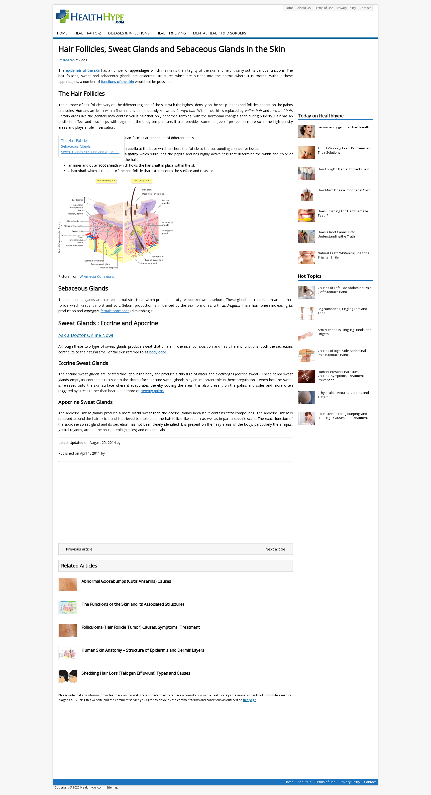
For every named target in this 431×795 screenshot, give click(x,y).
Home (289, 8)
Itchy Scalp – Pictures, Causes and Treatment (343, 394)
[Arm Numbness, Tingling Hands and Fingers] (306, 338)
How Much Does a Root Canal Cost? (344, 190)
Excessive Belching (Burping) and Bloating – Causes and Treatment (343, 415)
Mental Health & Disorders (219, 33)
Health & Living (171, 33)
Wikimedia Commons (97, 276)
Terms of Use (323, 8)
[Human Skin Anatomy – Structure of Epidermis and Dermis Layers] (68, 656)
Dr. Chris (80, 60)
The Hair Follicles (75, 140)
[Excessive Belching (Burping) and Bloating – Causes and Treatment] (306, 422)
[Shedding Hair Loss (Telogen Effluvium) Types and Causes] (68, 679)
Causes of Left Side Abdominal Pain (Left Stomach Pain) (345, 289)
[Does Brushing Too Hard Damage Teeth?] (306, 219)
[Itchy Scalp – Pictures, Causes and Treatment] (306, 401)
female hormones (115, 310)
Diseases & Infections (128, 33)
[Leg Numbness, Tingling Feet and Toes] (306, 317)
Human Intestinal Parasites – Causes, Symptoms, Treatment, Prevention (341, 375)
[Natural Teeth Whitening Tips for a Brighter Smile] (306, 261)
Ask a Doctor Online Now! (85, 335)
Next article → (277, 548)
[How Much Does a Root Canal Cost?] (306, 198)
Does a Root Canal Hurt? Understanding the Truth (336, 234)
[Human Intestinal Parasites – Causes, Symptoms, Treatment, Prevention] (306, 380)
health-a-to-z (87, 33)
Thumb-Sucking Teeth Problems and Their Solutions (345, 150)
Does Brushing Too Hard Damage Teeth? (343, 213)
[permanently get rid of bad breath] (306, 135)
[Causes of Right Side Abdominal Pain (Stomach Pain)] (306, 359)
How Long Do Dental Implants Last (343, 169)
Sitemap (112, 787)
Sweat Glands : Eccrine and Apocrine (90, 151)
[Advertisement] (100, 501)
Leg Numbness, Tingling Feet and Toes (342, 310)
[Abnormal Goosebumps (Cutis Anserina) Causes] (68, 587)
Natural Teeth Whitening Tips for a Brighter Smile (343, 255)
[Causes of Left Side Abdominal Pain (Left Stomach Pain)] (306, 296)
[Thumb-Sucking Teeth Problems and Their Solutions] (306, 156)
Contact (365, 8)
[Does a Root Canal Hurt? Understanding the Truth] (306, 240)
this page (249, 700)
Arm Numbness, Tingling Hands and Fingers (344, 331)
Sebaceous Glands (76, 146)
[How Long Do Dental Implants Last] (306, 177)
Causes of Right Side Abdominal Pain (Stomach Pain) (342, 352)
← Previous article (77, 548)
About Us (304, 8)
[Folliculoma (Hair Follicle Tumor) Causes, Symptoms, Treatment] (68, 633)
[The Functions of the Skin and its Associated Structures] (68, 610)
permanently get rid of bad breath (343, 127)
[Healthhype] (93, 16)
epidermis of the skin (83, 70)
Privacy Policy (346, 8)
